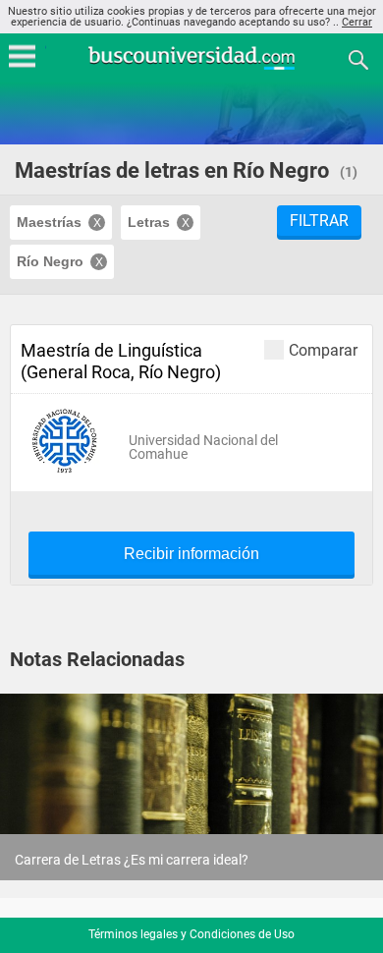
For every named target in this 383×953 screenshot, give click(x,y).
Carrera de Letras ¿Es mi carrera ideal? (131, 860)
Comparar (323, 350)
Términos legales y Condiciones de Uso (191, 934)
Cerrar (357, 22)
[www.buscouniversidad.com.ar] (191, 67)
